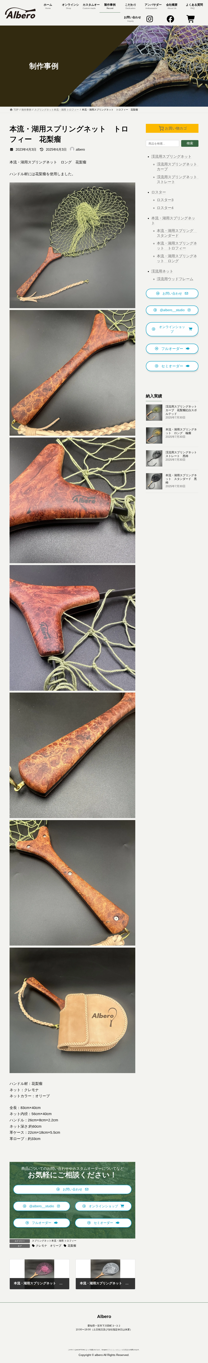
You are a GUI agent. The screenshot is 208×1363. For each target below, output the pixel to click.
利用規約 (126, 1350)
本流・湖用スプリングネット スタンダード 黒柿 (181, 479)
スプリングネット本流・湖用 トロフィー (54, 1240)
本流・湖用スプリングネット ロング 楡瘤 (181, 431)
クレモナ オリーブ (48, 1245)
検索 (190, 143)
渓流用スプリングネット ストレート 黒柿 (183, 454)
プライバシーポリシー (115, 1350)
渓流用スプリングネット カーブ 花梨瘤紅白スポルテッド (183, 410)
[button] (72, 1189)
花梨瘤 (72, 1245)
